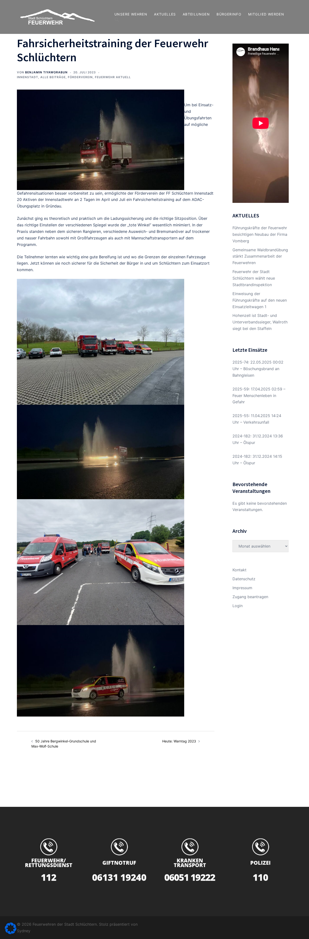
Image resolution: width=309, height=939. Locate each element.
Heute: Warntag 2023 (179, 741)
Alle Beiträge (53, 77)
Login (237, 605)
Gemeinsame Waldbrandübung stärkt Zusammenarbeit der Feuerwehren (260, 256)
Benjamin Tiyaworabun (46, 72)
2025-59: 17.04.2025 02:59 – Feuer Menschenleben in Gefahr (258, 396)
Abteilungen (196, 14)
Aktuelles (165, 14)
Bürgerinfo (229, 14)
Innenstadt (27, 77)
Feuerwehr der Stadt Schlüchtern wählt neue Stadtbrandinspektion (253, 278)
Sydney (23, 930)
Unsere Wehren (130, 14)
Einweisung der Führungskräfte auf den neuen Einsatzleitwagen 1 (259, 300)
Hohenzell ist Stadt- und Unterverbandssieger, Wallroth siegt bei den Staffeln (260, 322)
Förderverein (80, 77)
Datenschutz (243, 578)
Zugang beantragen (250, 596)
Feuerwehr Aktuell (113, 77)
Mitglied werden (266, 14)
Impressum (242, 587)
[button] (116, 20)
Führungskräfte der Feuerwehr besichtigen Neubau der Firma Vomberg (259, 234)
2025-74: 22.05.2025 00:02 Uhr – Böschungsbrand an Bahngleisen (257, 369)
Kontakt (239, 569)
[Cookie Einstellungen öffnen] (10, 932)
